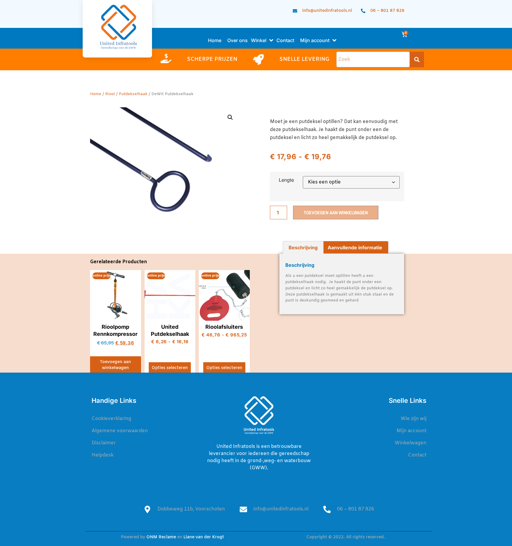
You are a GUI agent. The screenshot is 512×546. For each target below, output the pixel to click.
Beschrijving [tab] (303, 247)
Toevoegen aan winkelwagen (336, 212)
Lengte (286, 180)
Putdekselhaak (133, 94)
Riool (110, 94)
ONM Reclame (161, 537)
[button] (230, 117)
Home (95, 94)
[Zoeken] (417, 59)
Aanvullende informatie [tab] (355, 247)
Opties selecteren (170, 368)
